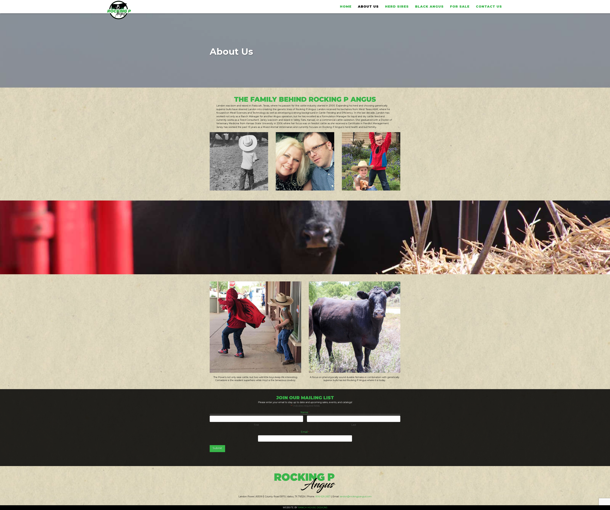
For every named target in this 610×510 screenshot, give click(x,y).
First (256, 424)
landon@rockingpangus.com (356, 496)
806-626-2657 (322, 496)
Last (353, 424)
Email (305, 431)
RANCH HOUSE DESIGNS (312, 507)
